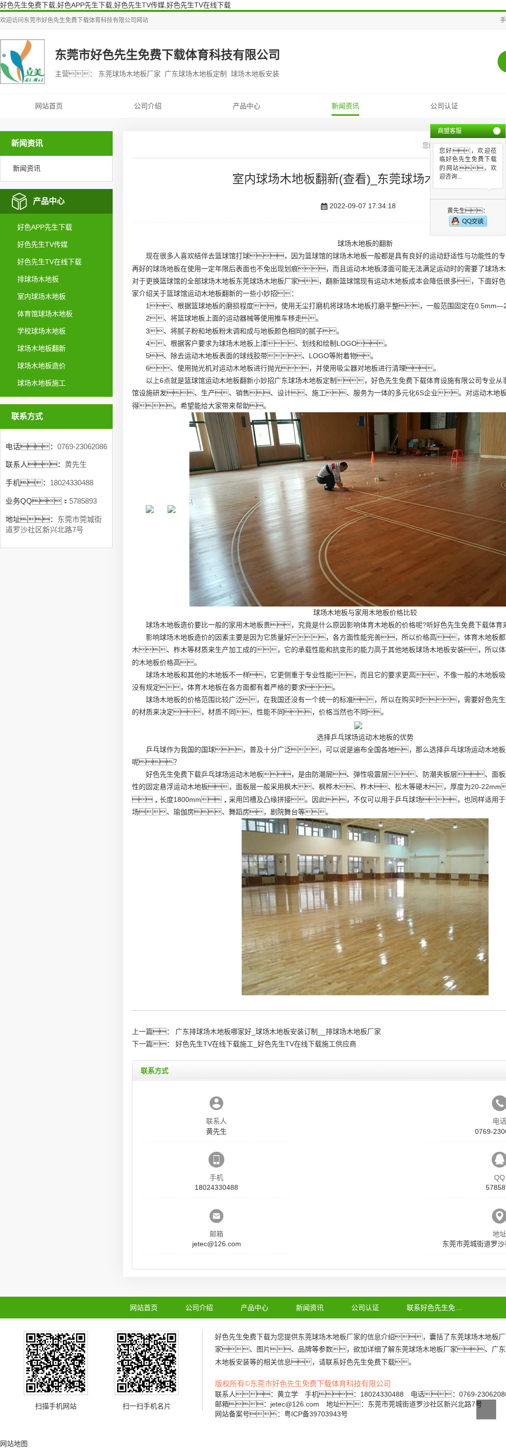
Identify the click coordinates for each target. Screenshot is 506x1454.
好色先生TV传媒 (42, 244)
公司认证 (444, 106)
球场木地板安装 (440, 650)
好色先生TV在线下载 (49, 262)
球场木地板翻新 (41, 348)
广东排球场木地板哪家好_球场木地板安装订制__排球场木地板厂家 (278, 1031)
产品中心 (246, 106)
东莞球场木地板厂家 (267, 281)
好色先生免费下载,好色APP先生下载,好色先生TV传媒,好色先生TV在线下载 (115, 5)
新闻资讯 (345, 106)
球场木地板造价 (41, 366)
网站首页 (49, 106)
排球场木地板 (38, 279)
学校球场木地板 (41, 331)
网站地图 (14, 1444)
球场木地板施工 (41, 383)
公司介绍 (148, 106)
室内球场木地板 (41, 296)
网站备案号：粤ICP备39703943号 (281, 1414)
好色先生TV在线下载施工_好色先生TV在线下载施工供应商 (265, 1044)
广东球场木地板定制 (305, 380)
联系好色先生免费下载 (441, 1308)
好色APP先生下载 (44, 227)
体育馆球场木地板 (45, 314)
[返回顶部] (486, 1409)
